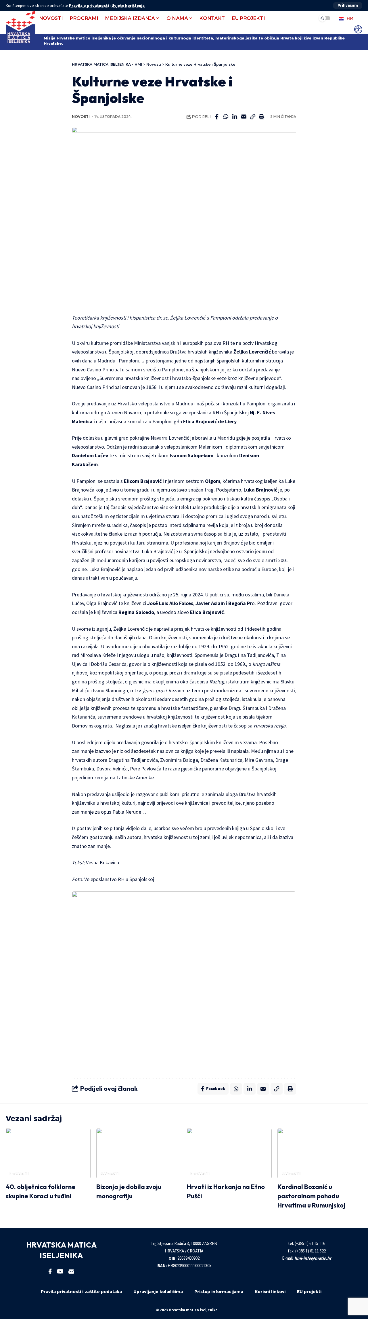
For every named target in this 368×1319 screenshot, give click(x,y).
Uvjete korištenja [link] (128, 5)
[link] (358, 29)
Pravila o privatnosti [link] (89, 5)
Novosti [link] (81, 116)
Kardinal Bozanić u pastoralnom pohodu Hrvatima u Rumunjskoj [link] (311, 1196)
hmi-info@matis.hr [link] (312, 1258)
